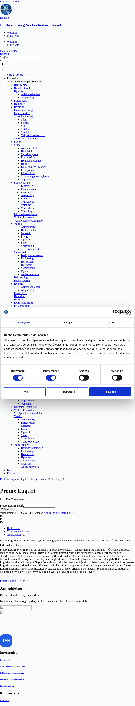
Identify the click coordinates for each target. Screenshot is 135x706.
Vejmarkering (28, 207)
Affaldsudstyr (28, 226)
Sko (23, 125)
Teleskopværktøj (30, 248)
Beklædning (21, 84)
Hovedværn (27, 261)
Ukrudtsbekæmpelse (25, 214)
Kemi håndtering (23, 110)
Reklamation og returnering (12, 673)
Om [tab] (111, 322)
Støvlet (25, 132)
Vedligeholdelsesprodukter (28, 220)
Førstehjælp (20, 100)
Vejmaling (26, 211)
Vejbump (26, 204)
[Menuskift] (1, 69)
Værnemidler (21, 252)
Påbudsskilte (28, 173)
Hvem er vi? (5, 660)
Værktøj (18, 223)
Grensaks (26, 233)
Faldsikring (27, 258)
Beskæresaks (28, 230)
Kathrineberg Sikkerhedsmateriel (30, 25)
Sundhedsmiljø (22, 182)
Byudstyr (19, 91)
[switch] (51, 377)
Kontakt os (4, 701)
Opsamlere (27, 239)
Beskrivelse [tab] (13, 528)
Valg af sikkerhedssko (33, 135)
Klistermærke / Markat (33, 166)
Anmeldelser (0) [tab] (16, 534)
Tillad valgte (67, 391)
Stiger (17, 141)
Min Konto (13, 35)
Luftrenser (27, 185)
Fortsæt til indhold (10, 1)
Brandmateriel (22, 87)
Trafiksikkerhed (22, 192)
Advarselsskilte (29, 147)
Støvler (25, 129)
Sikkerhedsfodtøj (23, 116)
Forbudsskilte (28, 157)
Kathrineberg (7, 479)
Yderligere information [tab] (19, 531)
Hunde (25, 163)
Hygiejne (19, 106)
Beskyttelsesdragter (32, 255)
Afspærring (27, 97)
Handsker (19, 103)
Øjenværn (26, 271)
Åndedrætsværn (30, 274)
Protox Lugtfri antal (11, 505)
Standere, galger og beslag (35, 176)
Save (24, 242)
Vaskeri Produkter (24, 217)
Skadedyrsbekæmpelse (26, 138)
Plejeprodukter (22, 113)
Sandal (25, 122)
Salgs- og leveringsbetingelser (12, 666)
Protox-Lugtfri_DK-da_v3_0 (16, 580)
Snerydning (27, 245)
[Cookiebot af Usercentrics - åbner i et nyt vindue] (115, 312)
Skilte (17, 144)
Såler (24, 119)
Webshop (12, 32)
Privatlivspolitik (7, 686)
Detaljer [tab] (67, 322)
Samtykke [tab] (23, 322)
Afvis (25, 391)
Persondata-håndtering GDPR (13, 679)
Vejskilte (26, 179)
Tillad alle (110, 391)
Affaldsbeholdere (30, 94)
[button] (67, 516)
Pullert (24, 198)
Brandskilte (27, 151)
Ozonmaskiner (29, 189)
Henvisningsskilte (31, 160)
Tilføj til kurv (7, 509)
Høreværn (26, 264)
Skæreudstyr (28, 267)
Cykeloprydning (30, 154)
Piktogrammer (29, 170)
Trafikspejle (27, 201)
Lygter (24, 236)
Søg (2, 57)
